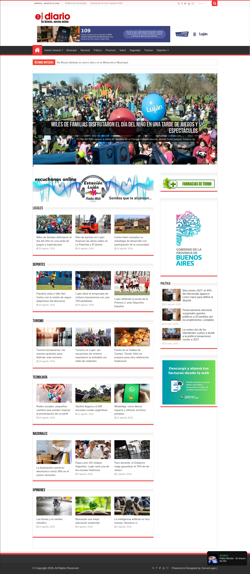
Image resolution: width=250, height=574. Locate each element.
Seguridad (135, 50)
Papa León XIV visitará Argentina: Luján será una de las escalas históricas (92, 466)
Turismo (148, 50)
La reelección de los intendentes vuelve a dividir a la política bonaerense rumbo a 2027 (198, 334)
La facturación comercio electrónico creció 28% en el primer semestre (52, 471)
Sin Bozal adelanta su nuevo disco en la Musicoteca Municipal (92, 62)
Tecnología (40, 377)
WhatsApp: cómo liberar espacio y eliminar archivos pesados (130, 410)
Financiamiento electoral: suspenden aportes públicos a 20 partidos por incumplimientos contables (198, 314)
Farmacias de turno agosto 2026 (106, 3)
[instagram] (192, 3)
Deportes (161, 50)
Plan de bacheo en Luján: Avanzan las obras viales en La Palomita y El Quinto (91, 241)
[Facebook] (182, 3)
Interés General (52, 50)
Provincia (110, 50)
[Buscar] (214, 3)
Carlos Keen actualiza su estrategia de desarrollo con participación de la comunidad (131, 241)
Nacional (85, 50)
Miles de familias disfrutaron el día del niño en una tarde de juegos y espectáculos (54, 241)
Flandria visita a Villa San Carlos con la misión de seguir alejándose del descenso (53, 297)
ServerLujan (209, 568)
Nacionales (40, 434)
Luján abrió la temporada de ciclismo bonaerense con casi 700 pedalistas (92, 297)
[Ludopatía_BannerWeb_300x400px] (188, 238)
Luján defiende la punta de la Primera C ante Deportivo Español (131, 302)
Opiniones (39, 490)
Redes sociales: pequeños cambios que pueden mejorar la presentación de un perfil (53, 410)
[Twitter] (185, 3)
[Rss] (178, 3)
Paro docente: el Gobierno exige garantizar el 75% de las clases (131, 466)
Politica (98, 50)
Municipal (71, 50)
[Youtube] (189, 3)
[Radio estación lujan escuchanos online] (93, 188)
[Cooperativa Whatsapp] (188, 382)
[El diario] (52, 17)
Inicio (37, 50)
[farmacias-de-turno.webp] (188, 183)
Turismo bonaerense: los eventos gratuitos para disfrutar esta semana (50, 353)
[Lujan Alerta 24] (125, 34)
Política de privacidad (76, 3)
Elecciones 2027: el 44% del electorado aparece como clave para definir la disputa (197, 295)
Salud (123, 50)
